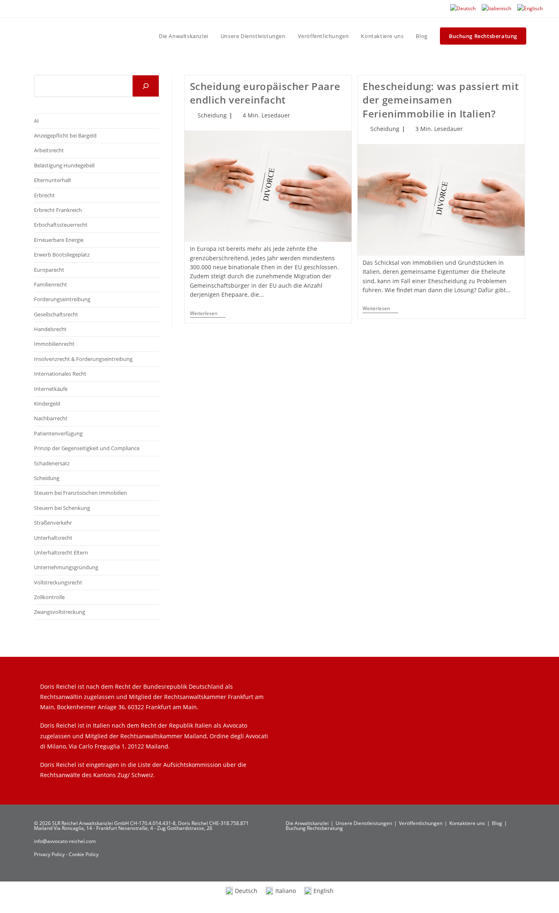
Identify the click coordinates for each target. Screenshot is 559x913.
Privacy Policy (50, 854)
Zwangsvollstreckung (59, 611)
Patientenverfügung (58, 433)
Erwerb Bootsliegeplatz (62, 254)
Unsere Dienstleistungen (364, 823)
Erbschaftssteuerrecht (61, 224)
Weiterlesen (207, 314)
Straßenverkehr (53, 522)
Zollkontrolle (49, 597)
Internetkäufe (51, 388)
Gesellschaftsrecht (56, 314)
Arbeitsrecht (49, 150)
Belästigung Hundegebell (64, 165)
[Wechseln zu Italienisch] (496, 8)
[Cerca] (145, 86)
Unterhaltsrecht (53, 537)
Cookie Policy (84, 854)
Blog (497, 823)
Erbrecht (44, 195)
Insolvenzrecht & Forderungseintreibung (83, 359)
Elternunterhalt (52, 180)
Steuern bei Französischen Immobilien (80, 492)
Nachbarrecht (51, 418)
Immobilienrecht (54, 343)
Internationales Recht (60, 373)
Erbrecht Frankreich (58, 210)
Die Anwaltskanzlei (307, 823)
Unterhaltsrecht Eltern (61, 552)
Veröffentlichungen (420, 823)
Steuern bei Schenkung (62, 508)
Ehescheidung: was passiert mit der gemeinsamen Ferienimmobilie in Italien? (440, 99)
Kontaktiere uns (467, 823)
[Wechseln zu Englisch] (530, 8)
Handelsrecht (50, 329)
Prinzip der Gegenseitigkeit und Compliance (87, 448)
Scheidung (212, 115)
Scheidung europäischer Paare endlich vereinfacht (265, 93)
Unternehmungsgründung (66, 567)
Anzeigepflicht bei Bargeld (65, 135)
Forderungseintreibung (62, 299)
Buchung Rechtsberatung (314, 828)
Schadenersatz (52, 463)
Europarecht (49, 269)
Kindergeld (47, 403)
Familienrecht (50, 284)
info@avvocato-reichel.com (65, 841)
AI (36, 120)
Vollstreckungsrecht (58, 582)
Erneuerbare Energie (58, 239)
